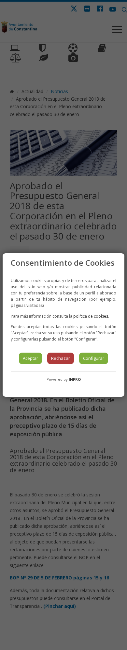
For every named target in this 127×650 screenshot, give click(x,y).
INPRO (75, 379)
